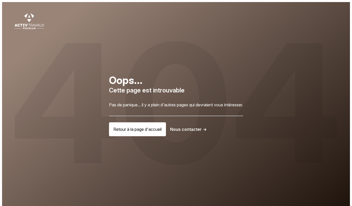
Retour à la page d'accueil (137, 129)
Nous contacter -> (188, 129)
